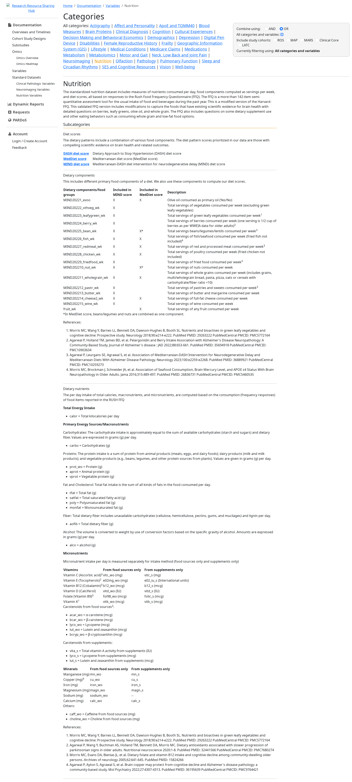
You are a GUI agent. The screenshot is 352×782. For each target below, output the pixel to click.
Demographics (161, 37)
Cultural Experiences (194, 31)
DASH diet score (76, 153)
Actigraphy (100, 25)
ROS (280, 40)
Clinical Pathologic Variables (35, 84)
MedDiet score (74, 159)
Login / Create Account (29, 141)
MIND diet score (76, 164)
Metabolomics (102, 55)
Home (68, 5)
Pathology (146, 61)
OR (285, 29)
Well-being (185, 67)
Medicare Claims (165, 49)
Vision (165, 67)
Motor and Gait (134, 55)
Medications (196, 49)
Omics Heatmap (27, 64)
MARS (308, 40)
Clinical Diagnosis (132, 31)
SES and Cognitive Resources (128, 67)
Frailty (167, 43)
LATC (245, 45)
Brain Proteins (98, 31)
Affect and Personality (134, 25)
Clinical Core (329, 40)
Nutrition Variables (29, 95)
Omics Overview (27, 58)
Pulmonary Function (179, 61)
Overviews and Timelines (31, 32)
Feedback (19, 147)
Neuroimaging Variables (33, 89)
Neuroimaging (76, 61)
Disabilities (90, 43)
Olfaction (124, 61)
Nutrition (103, 61)
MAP (294, 40)
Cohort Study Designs (29, 38)
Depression (189, 37)
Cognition (161, 31)
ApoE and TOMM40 (177, 25)
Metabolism (74, 55)
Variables (19, 71)
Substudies (20, 45)
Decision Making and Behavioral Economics (103, 37)
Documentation (89, 5)
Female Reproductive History (130, 43)
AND (272, 29)
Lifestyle (98, 49)
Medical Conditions (128, 49)
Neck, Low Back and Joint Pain (179, 55)
